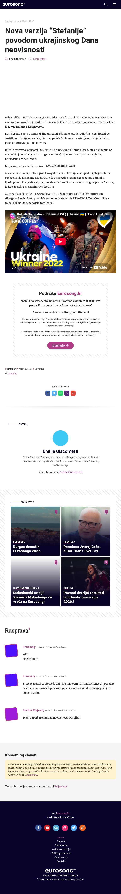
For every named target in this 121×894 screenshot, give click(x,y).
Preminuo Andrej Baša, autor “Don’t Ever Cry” (82, 549)
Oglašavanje (61, 857)
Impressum (61, 845)
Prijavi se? (60, 786)
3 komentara (40, 58)
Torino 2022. (25, 369)
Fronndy (29, 647)
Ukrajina (39, 369)
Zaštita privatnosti (61, 853)
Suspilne (13, 373)
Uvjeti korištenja (61, 849)
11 (106, 562)
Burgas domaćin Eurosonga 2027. (27, 549)
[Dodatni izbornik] (114, 5)
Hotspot (11, 369)
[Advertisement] (60, 88)
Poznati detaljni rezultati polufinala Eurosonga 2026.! (84, 597)
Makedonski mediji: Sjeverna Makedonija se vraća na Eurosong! (32, 597)
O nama (61, 841)
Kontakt (61, 861)
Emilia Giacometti (70, 472)
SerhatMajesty (33, 710)
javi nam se (31, 774)
